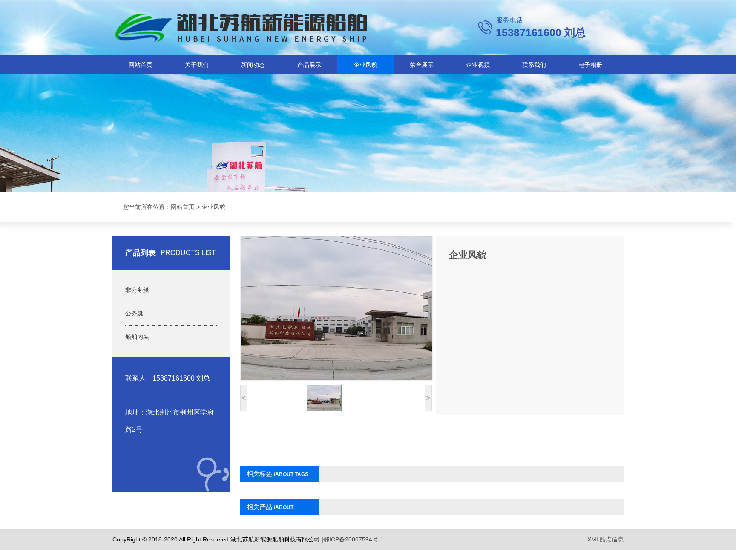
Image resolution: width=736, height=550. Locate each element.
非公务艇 (137, 289)
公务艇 (134, 313)
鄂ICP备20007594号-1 (353, 539)
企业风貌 (365, 64)
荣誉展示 (422, 64)
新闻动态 (253, 64)
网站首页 (140, 64)
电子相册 (590, 64)
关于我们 (197, 64)
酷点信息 (612, 539)
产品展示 (309, 64)
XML (593, 539)
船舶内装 (137, 336)
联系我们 (534, 64)
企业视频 (478, 64)
